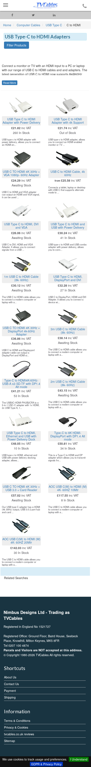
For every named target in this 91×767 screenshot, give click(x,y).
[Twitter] (33, 15)
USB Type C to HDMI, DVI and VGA (21, 225)
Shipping (10, 697)
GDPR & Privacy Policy (46, 764)
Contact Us (11, 684)
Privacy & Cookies (16, 727)
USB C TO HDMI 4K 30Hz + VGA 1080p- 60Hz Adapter (21, 173)
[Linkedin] (54, 15)
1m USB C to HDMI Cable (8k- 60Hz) (21, 278)
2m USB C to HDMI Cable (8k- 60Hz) (68, 383)
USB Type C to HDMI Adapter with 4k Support (68, 120)
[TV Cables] (45, 5)
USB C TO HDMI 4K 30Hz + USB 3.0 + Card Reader (21, 488)
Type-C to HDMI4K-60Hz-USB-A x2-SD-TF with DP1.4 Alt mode (21, 383)
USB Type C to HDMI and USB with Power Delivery (68, 225)
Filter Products (16, 45)
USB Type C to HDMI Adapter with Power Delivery (21, 120)
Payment (10, 690)
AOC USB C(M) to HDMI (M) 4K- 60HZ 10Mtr (68, 488)
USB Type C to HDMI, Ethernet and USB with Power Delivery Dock (21, 436)
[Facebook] (12, 15)
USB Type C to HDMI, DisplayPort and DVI (67, 278)
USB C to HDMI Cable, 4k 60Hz (68, 173)
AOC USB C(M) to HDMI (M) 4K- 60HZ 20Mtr (21, 540)
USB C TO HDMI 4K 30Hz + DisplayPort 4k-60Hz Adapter (21, 331)
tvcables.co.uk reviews (19, 734)
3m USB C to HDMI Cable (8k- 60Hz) (68, 330)
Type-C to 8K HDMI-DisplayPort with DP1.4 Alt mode (67, 436)
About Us (10, 677)
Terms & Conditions (17, 720)
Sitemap (9, 741)
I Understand (78, 759)
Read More (9, 82)
